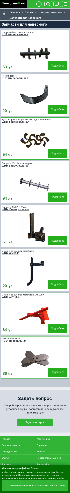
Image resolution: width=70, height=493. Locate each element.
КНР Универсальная (15, 34)
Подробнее (57, 65)
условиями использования (33, 478)
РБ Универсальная (14, 341)
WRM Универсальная (15, 122)
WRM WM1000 (10, 253)
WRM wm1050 (10, 297)
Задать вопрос (35, 422)
